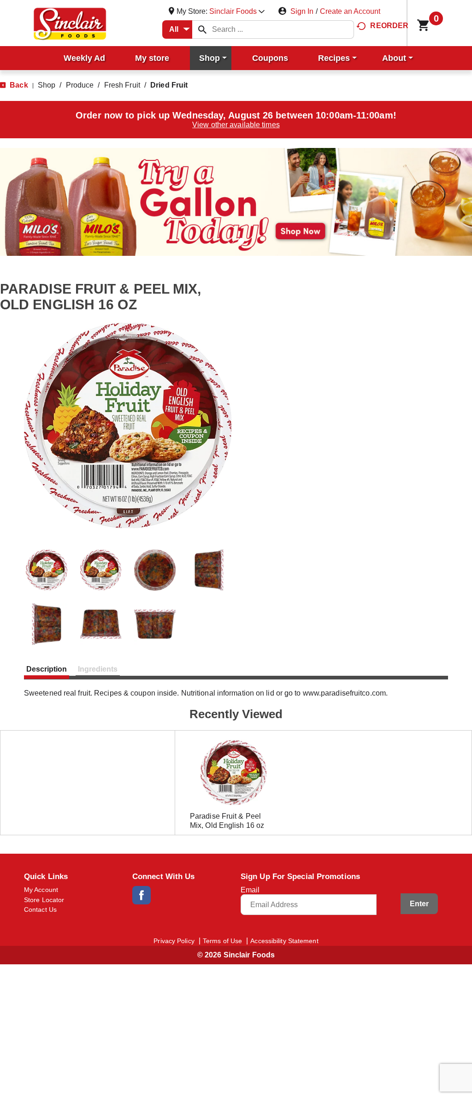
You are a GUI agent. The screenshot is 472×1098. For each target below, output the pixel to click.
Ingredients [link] (98, 669)
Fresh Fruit (122, 85)
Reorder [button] (389, 26)
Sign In (301, 11)
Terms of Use (222, 941)
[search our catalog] (202, 29)
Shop (46, 85)
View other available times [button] (236, 125)
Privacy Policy (173, 941)
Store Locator (44, 899)
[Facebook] (141, 895)
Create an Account (350, 11)
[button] (237, 11)
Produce (80, 85)
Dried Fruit (169, 85)
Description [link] (46, 669)
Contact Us (40, 909)
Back (18, 85)
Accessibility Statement (284, 941)
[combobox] (177, 29)
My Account (41, 889)
